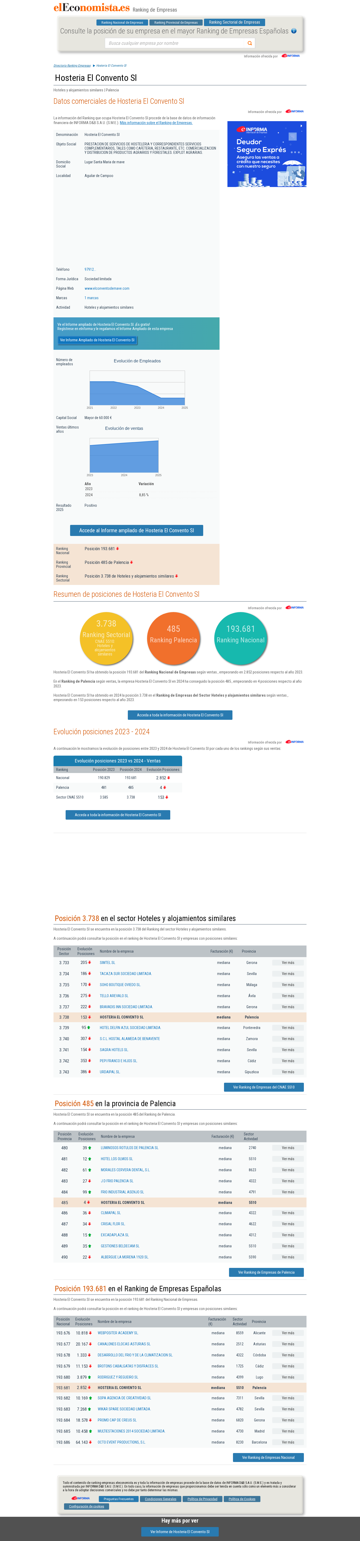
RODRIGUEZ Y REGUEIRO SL (118, 1377)
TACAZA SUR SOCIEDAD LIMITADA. (126, 974)
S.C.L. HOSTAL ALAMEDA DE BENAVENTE (130, 1039)
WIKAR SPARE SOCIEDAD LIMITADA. (124, 1409)
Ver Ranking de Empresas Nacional (268, 1457)
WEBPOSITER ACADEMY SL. (118, 1333)
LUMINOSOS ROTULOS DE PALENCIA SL (129, 1148)
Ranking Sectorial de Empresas (234, 22)
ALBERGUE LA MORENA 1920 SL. (125, 1257)
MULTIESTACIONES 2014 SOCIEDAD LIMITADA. (132, 1431)
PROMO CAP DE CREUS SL (117, 1420)
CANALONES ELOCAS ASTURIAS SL (124, 1344)
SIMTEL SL (107, 963)
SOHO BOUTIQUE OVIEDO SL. (120, 985)
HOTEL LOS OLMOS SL (117, 1159)
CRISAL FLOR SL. (113, 1224)
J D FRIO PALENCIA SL (117, 1181)
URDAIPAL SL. (110, 1072)
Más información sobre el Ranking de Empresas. (156, 122)
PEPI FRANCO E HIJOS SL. (119, 1061)
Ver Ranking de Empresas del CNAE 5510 (264, 1087)
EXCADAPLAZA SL (115, 1235)
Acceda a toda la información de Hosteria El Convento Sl (180, 715)
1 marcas (92, 298)
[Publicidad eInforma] (267, 186)
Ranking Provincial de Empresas (176, 22)
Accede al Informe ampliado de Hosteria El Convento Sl (136, 530)
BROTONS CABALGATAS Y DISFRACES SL (128, 1366)
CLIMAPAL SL (111, 1213)
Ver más (288, 963)
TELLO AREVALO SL (114, 996)
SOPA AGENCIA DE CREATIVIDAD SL (124, 1398)
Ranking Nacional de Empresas (122, 22)
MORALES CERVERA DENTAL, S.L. (125, 1170)
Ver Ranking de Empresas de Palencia (266, 1272)
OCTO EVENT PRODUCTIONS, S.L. (122, 1442)
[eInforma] (80, 1496)
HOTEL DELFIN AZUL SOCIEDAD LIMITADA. (130, 1028)
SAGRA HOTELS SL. (114, 1050)
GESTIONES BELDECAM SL (120, 1246)
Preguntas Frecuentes (119, 1499)
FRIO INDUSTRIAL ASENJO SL (122, 1192)
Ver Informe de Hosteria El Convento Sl (180, 1531)
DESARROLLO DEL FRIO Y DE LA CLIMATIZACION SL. (135, 1355)
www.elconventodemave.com (107, 288)
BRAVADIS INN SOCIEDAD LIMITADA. (126, 1007)
